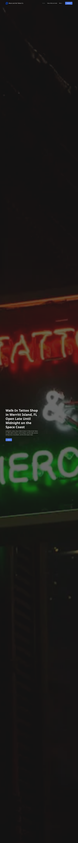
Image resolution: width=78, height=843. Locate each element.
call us (8, 439)
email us (69, 3)
